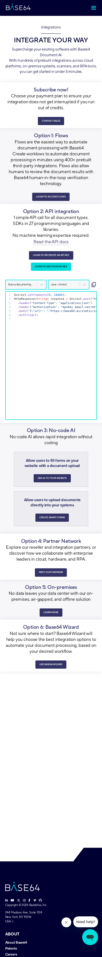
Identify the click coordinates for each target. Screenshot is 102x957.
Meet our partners (51, 572)
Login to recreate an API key (51, 255)
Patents (11, 948)
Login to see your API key (51, 266)
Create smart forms (52, 517)
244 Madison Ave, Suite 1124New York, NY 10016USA (23, 917)
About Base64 (16, 942)
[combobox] (8, 285)
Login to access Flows (51, 196)
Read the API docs (51, 242)
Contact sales (51, 120)
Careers (11, 954)
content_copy (94, 285)
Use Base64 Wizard (50, 664)
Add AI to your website (52, 478)
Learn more (51, 612)
